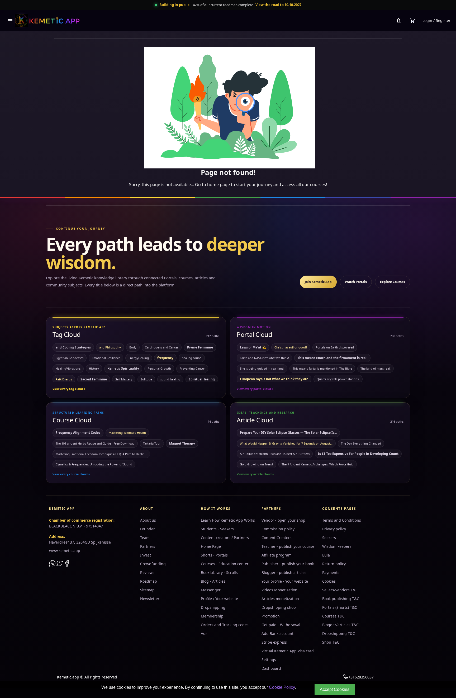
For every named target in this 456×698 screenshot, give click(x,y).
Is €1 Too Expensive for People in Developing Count (358, 453)
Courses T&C (333, 616)
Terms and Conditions (341, 520)
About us (148, 520)
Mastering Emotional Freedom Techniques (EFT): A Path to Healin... (101, 454)
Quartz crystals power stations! (338, 379)
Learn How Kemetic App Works (228, 520)
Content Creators (277, 537)
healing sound (192, 358)
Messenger (211, 589)
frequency (165, 358)
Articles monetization (280, 598)
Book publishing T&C (340, 598)
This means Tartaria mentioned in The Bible (322, 368)
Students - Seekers (217, 528)
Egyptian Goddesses (69, 358)
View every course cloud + (71, 474)
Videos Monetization (279, 589)
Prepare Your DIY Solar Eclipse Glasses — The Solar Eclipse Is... (288, 432)
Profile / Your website (219, 598)
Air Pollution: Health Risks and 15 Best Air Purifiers (275, 454)
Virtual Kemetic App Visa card (288, 650)
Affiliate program (277, 555)
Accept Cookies (334, 689)
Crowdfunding (153, 563)
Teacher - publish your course (288, 546)
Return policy (334, 563)
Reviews (147, 572)
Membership (212, 616)
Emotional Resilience (106, 358)
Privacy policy (334, 528)
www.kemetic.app (64, 550)
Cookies (329, 581)
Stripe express (274, 642)
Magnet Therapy (182, 443)
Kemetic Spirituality (123, 368)
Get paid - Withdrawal (281, 624)
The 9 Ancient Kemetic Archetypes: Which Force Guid (318, 464)
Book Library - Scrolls (219, 572)
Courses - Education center (225, 563)
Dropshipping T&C (338, 633)
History (94, 368)
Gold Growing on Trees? (256, 464)
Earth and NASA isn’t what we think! (264, 358)
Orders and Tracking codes (225, 624)
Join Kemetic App (318, 282)
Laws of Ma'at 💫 (253, 347)
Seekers (329, 537)
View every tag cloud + (69, 389)
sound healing (170, 379)
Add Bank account (277, 633)
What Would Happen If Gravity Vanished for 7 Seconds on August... (286, 443)
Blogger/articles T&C (340, 624)
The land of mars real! (375, 368)
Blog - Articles (213, 581)
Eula (326, 555)
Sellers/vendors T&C (340, 589)
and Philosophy (110, 347)
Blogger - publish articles (284, 572)
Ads (204, 633)
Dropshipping (213, 607)
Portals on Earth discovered (335, 347)
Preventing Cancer (192, 368)
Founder (147, 528)
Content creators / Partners (225, 537)
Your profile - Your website (285, 581)
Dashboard (271, 668)
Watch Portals (356, 282)
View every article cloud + (255, 474)
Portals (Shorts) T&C (339, 607)
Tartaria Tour (152, 443)
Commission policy (278, 528)
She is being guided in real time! (262, 368)
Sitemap (147, 589)
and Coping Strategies (73, 347)
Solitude (146, 379)
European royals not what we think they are (274, 379)
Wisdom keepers (337, 546)
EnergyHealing (139, 358)
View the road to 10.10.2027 (278, 4)
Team (145, 537)
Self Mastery (123, 379)
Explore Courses (392, 282)
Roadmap (148, 581)
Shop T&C (330, 642)
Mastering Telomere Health (127, 433)
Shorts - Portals (214, 555)
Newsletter (149, 598)
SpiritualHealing (202, 379)
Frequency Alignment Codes (78, 432)
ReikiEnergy (64, 379)
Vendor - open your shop (283, 520)
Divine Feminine (200, 347)
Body (132, 347)
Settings (269, 659)
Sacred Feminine (93, 379)
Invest (145, 555)
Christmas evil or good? (290, 347)
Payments (330, 572)
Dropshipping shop (279, 607)
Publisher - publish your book (288, 563)
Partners (147, 546)
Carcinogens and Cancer (161, 347)
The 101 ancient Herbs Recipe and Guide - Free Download (95, 443)
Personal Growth (159, 368)
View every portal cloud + (255, 389)
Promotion (271, 616)
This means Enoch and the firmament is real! (332, 358)
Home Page (211, 546)
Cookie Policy (282, 687)
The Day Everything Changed (361, 443)
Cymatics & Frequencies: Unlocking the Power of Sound (94, 464)
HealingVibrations (68, 368)
